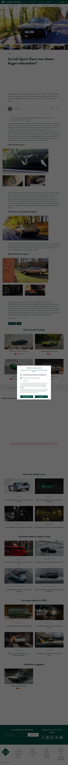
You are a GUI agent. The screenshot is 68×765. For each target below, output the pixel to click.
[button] (34, 381)
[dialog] (34, 382)
